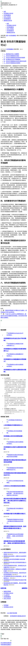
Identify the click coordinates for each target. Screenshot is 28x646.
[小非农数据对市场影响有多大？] (15, 421)
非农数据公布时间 (8, 13)
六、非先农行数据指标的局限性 (12, 63)
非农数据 (6, 605)
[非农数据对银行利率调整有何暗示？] (15, 510)
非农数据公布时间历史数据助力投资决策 (14, 559)
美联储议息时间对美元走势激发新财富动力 (15, 562)
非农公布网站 (7, 17)
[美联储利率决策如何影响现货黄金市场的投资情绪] (15, 456)
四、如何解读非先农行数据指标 (12, 59)
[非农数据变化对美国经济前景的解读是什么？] (15, 345)
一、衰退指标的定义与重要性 (11, 54)
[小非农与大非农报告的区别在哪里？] (15, 482)
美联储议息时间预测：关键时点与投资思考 (15, 556)
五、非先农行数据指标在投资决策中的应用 (15, 61)
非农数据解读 (7, 15)
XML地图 (9, 613)
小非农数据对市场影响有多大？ (13, 425)
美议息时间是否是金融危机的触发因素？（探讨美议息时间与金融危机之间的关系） (15, 500)
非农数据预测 (13, 616)
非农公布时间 (7, 598)
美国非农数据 (7, 591)
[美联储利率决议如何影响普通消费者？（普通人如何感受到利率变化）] (15, 537)
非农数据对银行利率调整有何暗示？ (15, 513)
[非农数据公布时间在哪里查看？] (15, 432)
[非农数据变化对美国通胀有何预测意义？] (15, 356)
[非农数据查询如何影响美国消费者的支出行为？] (15, 469)
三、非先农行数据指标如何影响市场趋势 (14, 57)
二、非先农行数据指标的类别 (11, 55)
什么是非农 (7, 595)
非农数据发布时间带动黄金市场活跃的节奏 (15, 580)
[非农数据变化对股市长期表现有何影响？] (15, 366)
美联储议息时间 (8, 20)
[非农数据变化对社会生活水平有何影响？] (15, 335)
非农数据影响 (7, 18)
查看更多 (24, 588)
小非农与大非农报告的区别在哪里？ (15, 486)
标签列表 (3, 588)
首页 (5, 11)
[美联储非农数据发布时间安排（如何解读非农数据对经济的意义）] (15, 523)
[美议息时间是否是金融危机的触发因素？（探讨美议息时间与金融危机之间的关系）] (15, 495)
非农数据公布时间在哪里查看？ (13, 436)
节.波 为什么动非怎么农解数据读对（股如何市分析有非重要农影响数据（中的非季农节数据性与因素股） (14, 315)
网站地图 (14, 613)
